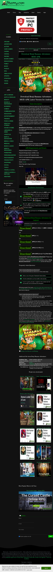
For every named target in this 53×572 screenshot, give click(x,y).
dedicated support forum (11, 557)
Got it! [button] (46, 568)
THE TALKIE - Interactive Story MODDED (44, 462)
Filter (50, 44)
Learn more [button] (29, 569)
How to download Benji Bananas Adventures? (29, 270)
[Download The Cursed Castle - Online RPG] (35, 500)
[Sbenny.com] (13, 3)
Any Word (37, 41)
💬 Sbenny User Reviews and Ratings (28, 351)
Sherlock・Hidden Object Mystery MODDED (27, 376)
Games (39, 12)
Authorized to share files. (29, 557)
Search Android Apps (35, 35)
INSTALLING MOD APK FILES (35, 258)
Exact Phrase (23, 41)
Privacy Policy (20, 557)
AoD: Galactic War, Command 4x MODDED (44, 410)
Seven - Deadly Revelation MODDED (44, 376)
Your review (21, 529)
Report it (38, 223)
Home (8, 12)
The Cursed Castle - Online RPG (35, 490)
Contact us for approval (40, 557)
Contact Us (26, 12)
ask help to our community (46, 289)
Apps (45, 12)
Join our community (36, 261)
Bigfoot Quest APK (27, 410)
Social (33, 12)
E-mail (20, 523)
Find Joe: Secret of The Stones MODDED (44, 445)
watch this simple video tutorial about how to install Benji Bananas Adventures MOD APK (35, 288)
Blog (20, 12)
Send (51, 536)
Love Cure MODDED (27, 462)
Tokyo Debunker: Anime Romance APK (44, 393)
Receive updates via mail (25, 536)
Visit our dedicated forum (28, 225)
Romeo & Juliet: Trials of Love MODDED (27, 393)
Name (20, 518)
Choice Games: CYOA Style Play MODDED (27, 445)
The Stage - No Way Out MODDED (44, 428)
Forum (14, 12)
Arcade (24, 162)
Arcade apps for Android (29, 319)
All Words (31, 41)
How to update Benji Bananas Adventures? (29, 294)
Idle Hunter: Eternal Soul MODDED (27, 428)
